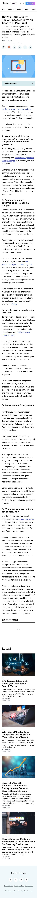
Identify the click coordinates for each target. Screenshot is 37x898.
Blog (19, 9)
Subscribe (30, 3)
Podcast (26, 9)
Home (3, 9)
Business (5, 780)
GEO (3, 729)
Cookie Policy (8, 886)
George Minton (7, 40)
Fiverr (14, 304)
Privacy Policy (19, 886)
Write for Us (29, 886)
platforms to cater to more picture (16, 109)
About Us (11, 9)
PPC (3, 678)
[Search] (23, 3)
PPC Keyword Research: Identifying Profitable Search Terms (15, 683)
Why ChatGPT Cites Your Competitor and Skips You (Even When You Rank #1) (16, 734)
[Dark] (21, 3)
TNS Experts (6, 750)
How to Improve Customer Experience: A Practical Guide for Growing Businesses (18, 841)
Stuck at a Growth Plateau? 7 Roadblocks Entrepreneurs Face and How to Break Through (15, 786)
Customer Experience (9, 836)
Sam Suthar (6, 699)
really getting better (25, 519)
